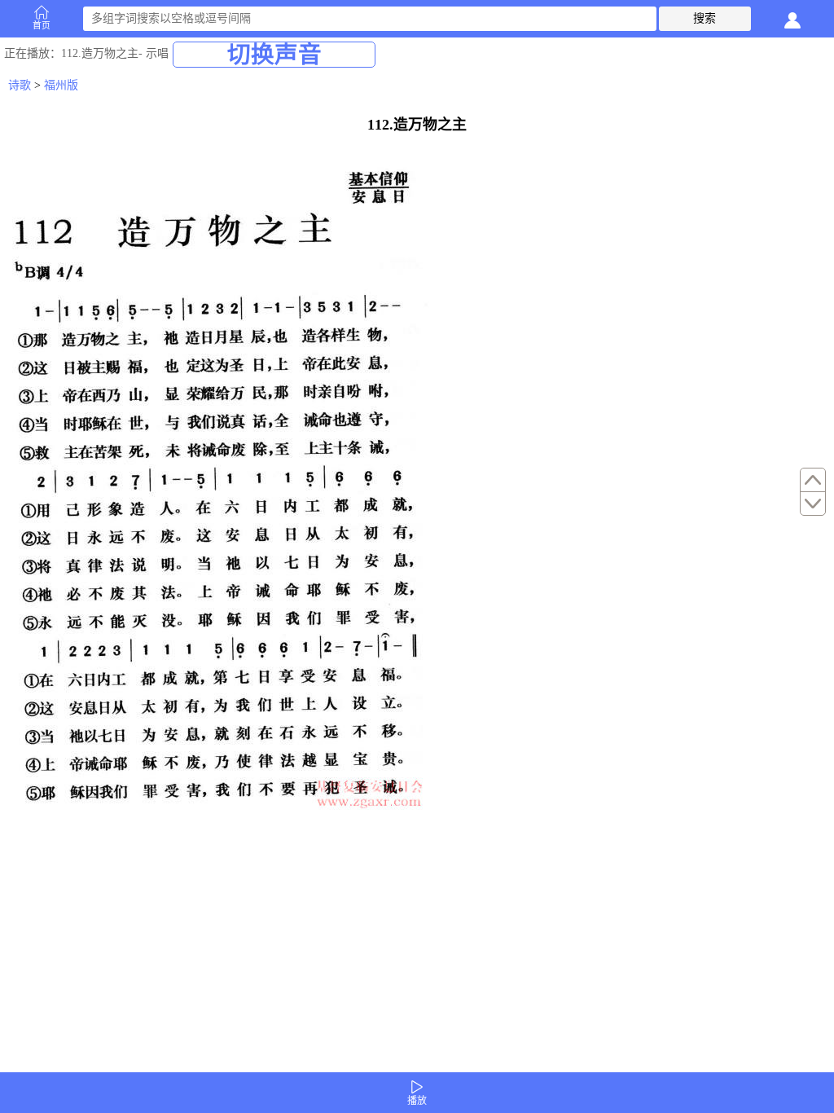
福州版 (61, 85)
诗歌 (19, 85)
